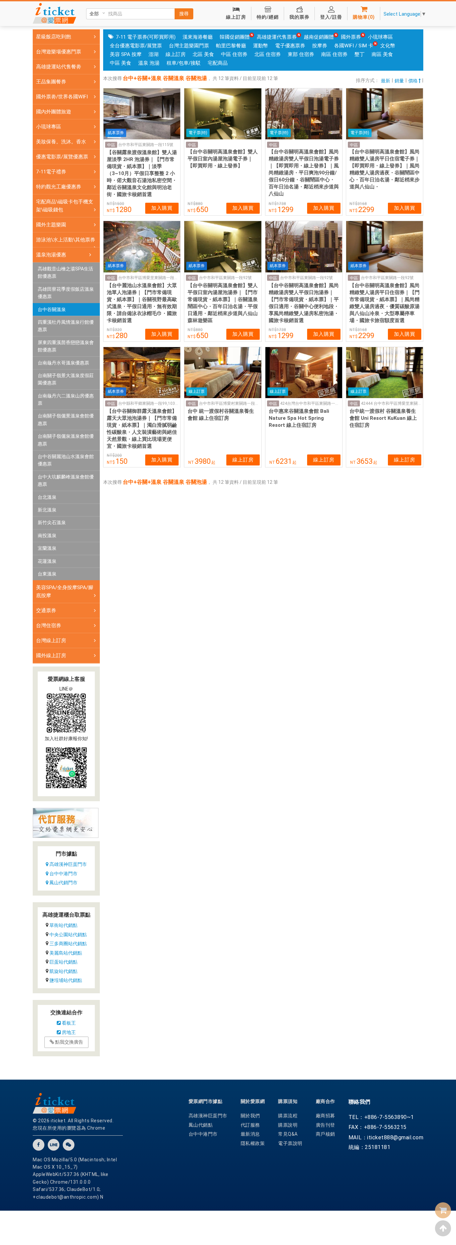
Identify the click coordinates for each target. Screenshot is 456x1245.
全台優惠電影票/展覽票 (136, 46)
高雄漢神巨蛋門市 (67, 864)
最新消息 (250, 1134)
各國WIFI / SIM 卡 (353, 46)
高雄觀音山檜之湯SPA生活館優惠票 (65, 272)
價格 (413, 80)
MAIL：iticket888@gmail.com (386, 1137)
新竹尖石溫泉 (52, 522)
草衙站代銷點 (63, 925)
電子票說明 (290, 1143)
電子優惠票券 (290, 46)
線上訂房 (176, 54)
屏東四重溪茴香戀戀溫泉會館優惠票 (66, 346)
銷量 (399, 80)
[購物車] (443, 1210)
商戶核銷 (325, 1134)
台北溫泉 (47, 497)
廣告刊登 (325, 1125)
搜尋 (184, 13)
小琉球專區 (380, 37)
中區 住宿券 (234, 54)
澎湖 (154, 54)
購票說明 (287, 1125)
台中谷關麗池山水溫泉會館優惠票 (66, 460)
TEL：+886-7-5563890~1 (381, 1117)
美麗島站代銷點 (65, 953)
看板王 (68, 1023)
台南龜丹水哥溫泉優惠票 (63, 362)
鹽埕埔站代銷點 (65, 980)
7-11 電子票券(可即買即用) (146, 37)
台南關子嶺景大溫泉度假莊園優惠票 (66, 379)
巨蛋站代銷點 (63, 962)
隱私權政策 (253, 1143)
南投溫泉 (47, 535)
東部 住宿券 (301, 54)
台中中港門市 (62, 873)
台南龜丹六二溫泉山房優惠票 (66, 399)
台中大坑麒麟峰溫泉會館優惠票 (66, 480)
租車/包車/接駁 (184, 63)
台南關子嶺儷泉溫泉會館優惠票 (66, 439)
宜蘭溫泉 (47, 548)
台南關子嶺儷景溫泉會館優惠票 (66, 419)
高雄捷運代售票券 (277, 37)
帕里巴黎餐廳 (231, 46)
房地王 (68, 1032)
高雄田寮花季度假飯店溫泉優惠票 (66, 292)
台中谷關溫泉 (52, 309)
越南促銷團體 (319, 37)
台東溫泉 (47, 573)
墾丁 (360, 54)
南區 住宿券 (334, 54)
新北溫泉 (47, 509)
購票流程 (287, 1115)
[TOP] (443, 1228)
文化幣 (387, 46)
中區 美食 (120, 63)
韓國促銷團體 (235, 37)
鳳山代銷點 (201, 1125)
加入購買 (162, 208)
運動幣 (260, 46)
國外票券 (351, 37)
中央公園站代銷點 (68, 934)
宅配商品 (218, 63)
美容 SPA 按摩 (126, 54)
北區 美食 (203, 54)
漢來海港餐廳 (198, 37)
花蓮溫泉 (47, 561)
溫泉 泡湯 (149, 63)
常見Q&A (288, 1134)
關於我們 (250, 1115)
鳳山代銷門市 (62, 882)
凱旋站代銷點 (63, 971)
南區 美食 (382, 54)
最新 (385, 80)
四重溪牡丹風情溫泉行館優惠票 (66, 325)
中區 (111, 145)
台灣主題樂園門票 (189, 46)
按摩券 (319, 46)
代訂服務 (250, 1125)
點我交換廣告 (68, 1042)
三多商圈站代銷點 (68, 943)
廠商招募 (325, 1115)
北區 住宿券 (267, 54)
